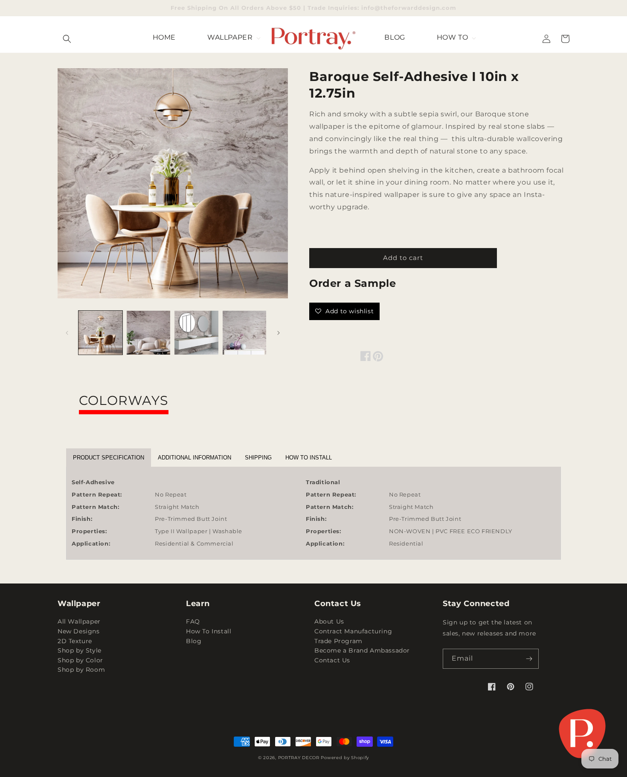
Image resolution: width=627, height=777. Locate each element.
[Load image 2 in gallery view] (149, 333)
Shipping (258, 457)
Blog (193, 641)
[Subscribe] (529, 659)
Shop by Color (80, 660)
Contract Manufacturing (353, 631)
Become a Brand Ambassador (362, 650)
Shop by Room (81, 669)
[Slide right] (278, 333)
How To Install (208, 631)
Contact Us (332, 660)
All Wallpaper (79, 622)
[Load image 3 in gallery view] (196, 333)
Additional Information (194, 457)
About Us (329, 622)
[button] (67, 38)
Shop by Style (80, 650)
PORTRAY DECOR (298, 757)
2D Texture (75, 641)
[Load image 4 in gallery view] (245, 333)
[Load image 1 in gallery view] (100, 333)
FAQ (193, 622)
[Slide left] (67, 333)
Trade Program (338, 641)
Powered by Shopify (345, 757)
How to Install (308, 457)
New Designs (79, 631)
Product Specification (108, 457)
